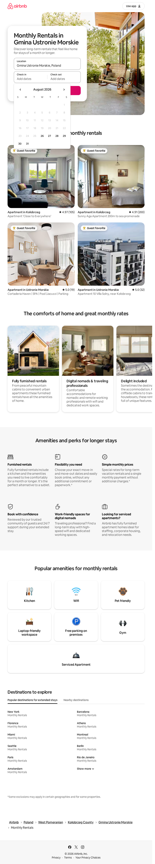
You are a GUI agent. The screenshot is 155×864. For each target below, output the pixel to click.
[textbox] (30, 78)
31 (27, 143)
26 (42, 136)
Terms (68, 857)
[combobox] (47, 65)
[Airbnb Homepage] (17, 6)
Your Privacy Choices (88, 857)
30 (20, 143)
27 (49, 136)
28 (56, 136)
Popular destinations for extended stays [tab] (32, 700)
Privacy (56, 857)
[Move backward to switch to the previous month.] (20, 89)
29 (64, 136)
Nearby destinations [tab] (76, 700)
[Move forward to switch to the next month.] (64, 89)
